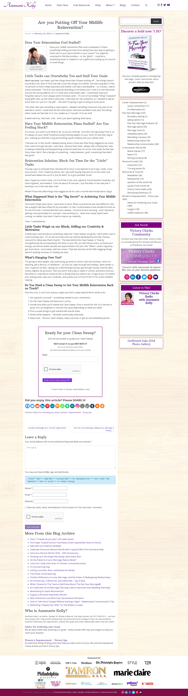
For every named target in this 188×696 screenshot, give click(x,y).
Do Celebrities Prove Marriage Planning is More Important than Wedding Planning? (70, 587)
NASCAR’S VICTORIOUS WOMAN (45, 546)
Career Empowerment (132, 102)
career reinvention (136, 106)
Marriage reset (134, 130)
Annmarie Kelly (62, 33)
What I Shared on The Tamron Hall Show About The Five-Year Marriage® (65, 584)
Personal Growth (130, 161)
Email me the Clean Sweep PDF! (57, 380)
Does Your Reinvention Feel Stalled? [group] (53, 42)
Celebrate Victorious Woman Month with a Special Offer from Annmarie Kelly (67, 549)
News (130, 154)
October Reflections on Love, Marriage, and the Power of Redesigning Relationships (70, 577)
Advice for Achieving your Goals (46, 412)
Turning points (134, 168)
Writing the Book (135, 158)
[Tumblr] (92, 406)
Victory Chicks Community (141, 232)
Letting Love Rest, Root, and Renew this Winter (52, 570)
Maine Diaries (134, 151)
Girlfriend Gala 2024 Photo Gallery (141, 342)
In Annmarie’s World (132, 147)
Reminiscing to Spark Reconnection (47, 591)
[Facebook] (27, 406)
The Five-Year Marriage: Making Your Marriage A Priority (94, 429)
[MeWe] (52, 406)
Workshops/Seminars (137, 192)
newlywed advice (135, 133)
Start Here (62, 5)
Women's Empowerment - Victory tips (76, 412)
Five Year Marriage (131, 113)
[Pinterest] (47, 406)
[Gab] (67, 406)
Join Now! (147, 245)
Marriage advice (135, 126)
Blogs (123, 5)
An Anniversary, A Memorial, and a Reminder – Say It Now (57, 580)
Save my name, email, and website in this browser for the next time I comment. (64, 507)
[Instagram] (77, 406)
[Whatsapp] (62, 406)
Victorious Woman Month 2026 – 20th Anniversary (54, 553)
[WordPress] (87, 406)
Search (156, 21)
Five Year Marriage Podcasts (140, 123)
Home (48, 5)
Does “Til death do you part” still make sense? (52, 539)
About (109, 5)
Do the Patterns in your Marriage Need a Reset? (53, 560)
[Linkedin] (42, 406)
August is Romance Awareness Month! (48, 594)
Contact (135, 5)
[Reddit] (37, 406)
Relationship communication (141, 144)
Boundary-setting (135, 116)
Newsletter (132, 175)
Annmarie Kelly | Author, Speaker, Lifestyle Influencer (79, 692)
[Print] (97, 406)
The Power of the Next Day (43, 573)
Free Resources (81, 5)
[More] (102, 406)
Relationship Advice (136, 140)
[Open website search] (146, 5)
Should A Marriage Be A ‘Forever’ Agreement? (47, 428)
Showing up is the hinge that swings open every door (55, 556)
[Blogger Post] (82, 406)
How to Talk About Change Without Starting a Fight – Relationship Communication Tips (72, 601)
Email (44, 355)
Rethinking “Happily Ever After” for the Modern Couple (56, 605)
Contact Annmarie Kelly (108, 692)
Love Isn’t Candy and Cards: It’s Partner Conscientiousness (58, 563)
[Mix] (57, 406)
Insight (130, 209)
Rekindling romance (136, 137)
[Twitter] (32, 406)
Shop (98, 5)
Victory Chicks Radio (137, 189)
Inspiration (132, 165)
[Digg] (72, 406)
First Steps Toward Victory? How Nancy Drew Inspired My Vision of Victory (65, 542)
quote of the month (136, 185)
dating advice (133, 119)
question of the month (138, 182)
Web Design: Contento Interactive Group (38, 692)
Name (28, 488)
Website (29, 501)
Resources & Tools (131, 171)
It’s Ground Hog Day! (40, 566)
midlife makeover (135, 212)
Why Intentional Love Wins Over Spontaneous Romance (57, 598)
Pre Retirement (134, 109)
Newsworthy (133, 178)
